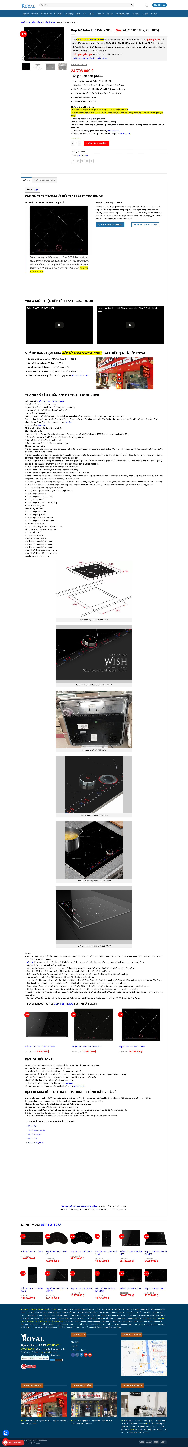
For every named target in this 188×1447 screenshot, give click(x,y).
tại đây (68, 422)
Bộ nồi (91, 13)
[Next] (63, 44)
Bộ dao (110, 13)
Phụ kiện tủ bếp (122, 13)
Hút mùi (34, 13)
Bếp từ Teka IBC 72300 (81, 1288)
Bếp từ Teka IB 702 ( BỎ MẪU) (105, 1289)
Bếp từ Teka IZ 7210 (154, 1288)
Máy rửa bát (46, 13)
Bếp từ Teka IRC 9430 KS (56, 1253)
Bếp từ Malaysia (34, 1134)
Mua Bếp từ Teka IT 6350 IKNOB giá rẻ (79, 1206)
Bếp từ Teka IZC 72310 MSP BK (40, 1046)
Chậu (78, 13)
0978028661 (27, 1348)
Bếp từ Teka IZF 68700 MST (131, 1253)
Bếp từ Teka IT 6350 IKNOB (132, 1046)
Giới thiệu (75, 1342)
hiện (36, 190)
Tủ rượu (135, 13)
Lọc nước (58, 13)
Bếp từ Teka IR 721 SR (130, 1288)
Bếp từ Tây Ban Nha (36, 1130)
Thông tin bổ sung (44, 180)
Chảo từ (100, 13)
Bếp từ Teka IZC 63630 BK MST (87, 1046)
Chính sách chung (78, 1350)
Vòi (84, 13)
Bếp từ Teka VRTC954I (81, 1251)
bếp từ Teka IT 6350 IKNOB (51, 401)
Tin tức (154, 13)
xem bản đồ (45, 1352)
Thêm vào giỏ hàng (96, 143)
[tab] (26, 180)
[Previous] (25, 44)
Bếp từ (26, 13)
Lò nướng (69, 13)
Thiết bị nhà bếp (28, 22)
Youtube (42, 425)
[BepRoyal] (28, 5)
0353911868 (77, 375)
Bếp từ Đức (32, 1126)
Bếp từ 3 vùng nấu (35, 1142)
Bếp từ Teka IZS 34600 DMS (32, 1289)
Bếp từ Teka (50, 22)
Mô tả (26, 180)
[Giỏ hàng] (146, 5)
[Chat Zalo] (6, 1433)
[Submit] (132, 5)
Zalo (86, 375)
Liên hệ (74, 1346)
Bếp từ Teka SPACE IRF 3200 (106, 1253)
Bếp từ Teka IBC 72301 (32, 1251)
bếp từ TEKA (63, 1004)
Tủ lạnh (145, 13)
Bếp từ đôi (32, 1138)
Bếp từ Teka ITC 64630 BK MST (156, 1253)
